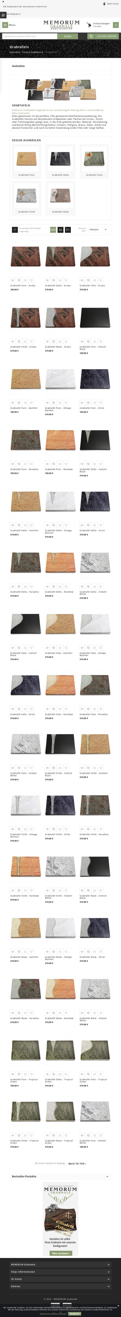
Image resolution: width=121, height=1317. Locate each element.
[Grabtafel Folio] (94, 158)
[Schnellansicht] (12, 525)
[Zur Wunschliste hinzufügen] (31, 525)
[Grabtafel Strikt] (26, 195)
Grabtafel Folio (94, 174)
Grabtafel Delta (60, 174)
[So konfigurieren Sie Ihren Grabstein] (60, 1219)
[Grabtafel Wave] (60, 195)
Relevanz (98, 229)
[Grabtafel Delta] (60, 158)
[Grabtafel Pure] (26, 158)
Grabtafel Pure (27, 174)
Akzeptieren (75, 1314)
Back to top (76, 1163)
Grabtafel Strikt (26, 211)
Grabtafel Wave (60, 211)
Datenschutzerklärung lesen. (53, 1314)
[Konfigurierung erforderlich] (19, 525)
